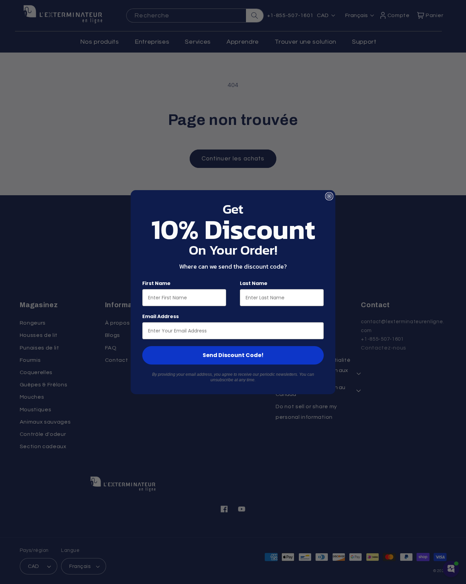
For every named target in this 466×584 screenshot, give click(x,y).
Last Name (253, 283)
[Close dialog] (329, 196)
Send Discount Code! (233, 355)
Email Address (160, 316)
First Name (156, 283)
